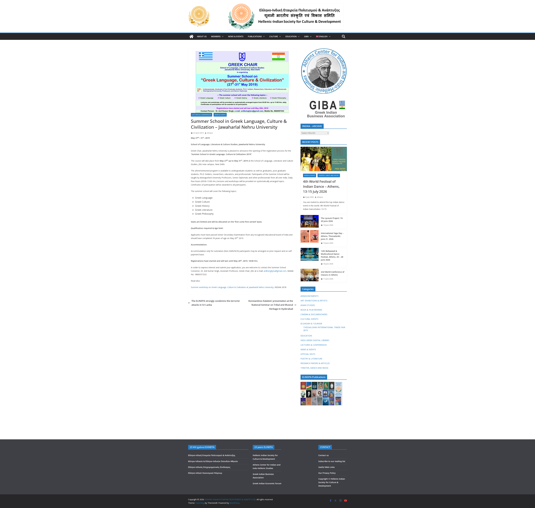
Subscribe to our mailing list (331, 461)
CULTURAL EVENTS (309, 319)
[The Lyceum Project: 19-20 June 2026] (310, 221)
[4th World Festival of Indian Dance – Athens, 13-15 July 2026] (324, 159)
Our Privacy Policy (327, 473)
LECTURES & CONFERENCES (201, 115)
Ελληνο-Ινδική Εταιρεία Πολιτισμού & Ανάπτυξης (211, 455)
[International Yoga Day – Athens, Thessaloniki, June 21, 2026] (310, 238)
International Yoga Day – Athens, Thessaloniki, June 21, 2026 (332, 236)
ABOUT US (202, 36)
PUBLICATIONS (255, 36)
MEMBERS (216, 36)
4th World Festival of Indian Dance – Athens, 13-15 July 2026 (321, 186)
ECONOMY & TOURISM (311, 323)
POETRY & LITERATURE (311, 358)
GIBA (306, 36)
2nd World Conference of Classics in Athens (332, 273)
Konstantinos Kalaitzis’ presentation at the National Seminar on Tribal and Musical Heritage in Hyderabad (270, 305)
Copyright (323, 479)
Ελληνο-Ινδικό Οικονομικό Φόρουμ (205, 473)
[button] (222, 36)
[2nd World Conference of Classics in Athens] (310, 275)
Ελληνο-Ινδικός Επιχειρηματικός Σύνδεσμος (209, 467)
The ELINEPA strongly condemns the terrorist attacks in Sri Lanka (215, 302)
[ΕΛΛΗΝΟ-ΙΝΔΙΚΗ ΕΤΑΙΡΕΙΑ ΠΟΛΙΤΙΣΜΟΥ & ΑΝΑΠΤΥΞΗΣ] (191, 36)
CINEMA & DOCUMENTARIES (314, 314)
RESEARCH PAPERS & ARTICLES (315, 363)
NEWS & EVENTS (235, 36)
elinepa (210, 133)
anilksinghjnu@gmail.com (275, 271)
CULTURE (273, 36)
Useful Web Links (326, 467)
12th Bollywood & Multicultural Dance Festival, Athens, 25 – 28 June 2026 (332, 255)
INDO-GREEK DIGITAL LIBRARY (315, 340)
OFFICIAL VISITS (308, 354)
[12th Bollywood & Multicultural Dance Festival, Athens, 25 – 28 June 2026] (310, 257)
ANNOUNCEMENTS (309, 296)
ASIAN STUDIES (308, 305)
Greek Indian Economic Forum (267, 483)
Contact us (323, 455)
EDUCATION (291, 36)
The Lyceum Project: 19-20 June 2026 (332, 219)
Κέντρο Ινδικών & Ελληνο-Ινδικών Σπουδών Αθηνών (213, 461)
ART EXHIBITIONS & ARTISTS (314, 300)
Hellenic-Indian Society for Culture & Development (331, 482)
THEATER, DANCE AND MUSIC (329, 175)
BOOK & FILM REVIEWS (311, 309)
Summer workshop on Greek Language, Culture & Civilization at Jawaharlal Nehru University (232, 287)
